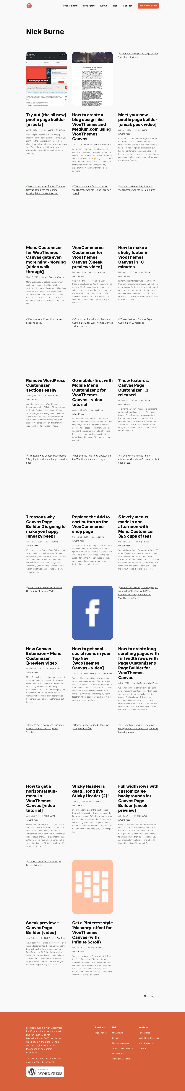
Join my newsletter (148, 5)
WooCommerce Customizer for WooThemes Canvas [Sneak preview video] (88, 257)
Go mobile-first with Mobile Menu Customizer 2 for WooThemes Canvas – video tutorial (92, 392)
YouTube (40, 1062)
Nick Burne (48, 130)
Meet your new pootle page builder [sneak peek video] (137, 119)
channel (50, 1062)
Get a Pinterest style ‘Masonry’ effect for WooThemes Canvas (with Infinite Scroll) (92, 932)
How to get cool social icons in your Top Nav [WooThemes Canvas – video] (91, 658)
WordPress (60, 130)
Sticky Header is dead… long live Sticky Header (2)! (90, 791)
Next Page (151, 996)
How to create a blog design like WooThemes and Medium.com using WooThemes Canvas (91, 126)
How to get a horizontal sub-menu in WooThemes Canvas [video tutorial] (41, 798)
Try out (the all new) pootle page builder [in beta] (46, 119)
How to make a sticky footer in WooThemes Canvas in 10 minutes (133, 257)
